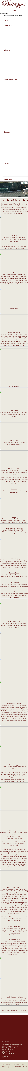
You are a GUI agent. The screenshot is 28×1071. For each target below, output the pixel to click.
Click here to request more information (14, 1010)
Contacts (7, 132)
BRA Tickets (8, 179)
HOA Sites (24, 1066)
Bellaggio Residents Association (12, 15)
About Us (7, 25)
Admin (18, 1068)
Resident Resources (11, 80)
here (26, 479)
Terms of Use (11, 1068)
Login (14, 10)
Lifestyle (7, 50)
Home (6, 20)
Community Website (13, 1066)
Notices (7, 163)
